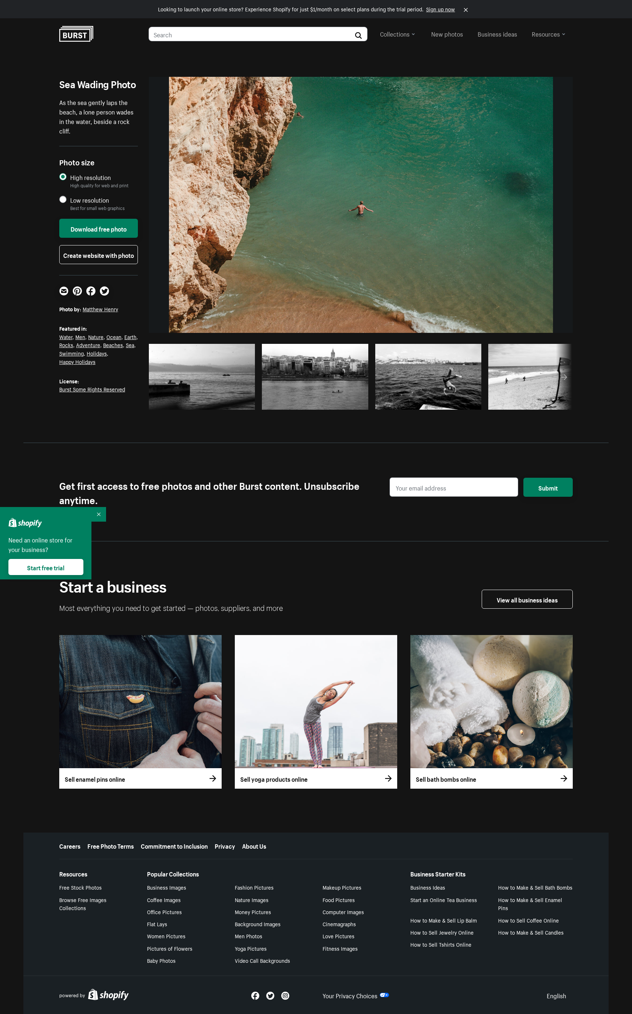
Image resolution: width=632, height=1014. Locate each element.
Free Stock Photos (80, 887)
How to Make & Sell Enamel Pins (530, 903)
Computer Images (343, 912)
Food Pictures (339, 899)
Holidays (97, 353)
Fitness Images (340, 948)
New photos (447, 33)
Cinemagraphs (339, 924)
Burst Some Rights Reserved (92, 389)
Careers (69, 845)
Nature (96, 337)
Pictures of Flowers (169, 948)
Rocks (66, 345)
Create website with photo (98, 254)
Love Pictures (338, 936)
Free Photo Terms (110, 845)
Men (80, 337)
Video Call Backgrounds (262, 960)
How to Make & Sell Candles (531, 932)
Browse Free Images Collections (82, 903)
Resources (546, 33)
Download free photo (99, 228)
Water (65, 337)
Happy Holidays (77, 361)
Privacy (225, 845)
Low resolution (89, 200)
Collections (395, 33)
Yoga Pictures (251, 948)
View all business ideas (527, 599)
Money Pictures (253, 912)
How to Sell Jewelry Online (442, 932)
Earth (130, 337)
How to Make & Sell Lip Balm (443, 920)
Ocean (113, 337)
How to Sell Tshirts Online (440, 944)
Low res (233, 402)
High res (204, 402)
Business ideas (497, 33)
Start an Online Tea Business (443, 899)
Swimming (71, 353)
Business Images (166, 887)
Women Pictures (166, 936)
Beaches (113, 345)
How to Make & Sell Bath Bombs (535, 887)
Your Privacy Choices (350, 995)
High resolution (90, 177)
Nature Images (251, 899)
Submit (548, 487)
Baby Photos (161, 960)
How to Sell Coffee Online (528, 920)
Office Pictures (164, 912)
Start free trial (45, 567)
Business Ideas (427, 887)
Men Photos (248, 936)
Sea (130, 345)
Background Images (258, 924)
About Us (254, 845)
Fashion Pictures (254, 887)
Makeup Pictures (342, 887)
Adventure (88, 345)
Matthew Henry (100, 309)
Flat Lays (157, 924)
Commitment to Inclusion (174, 845)
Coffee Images (164, 899)
